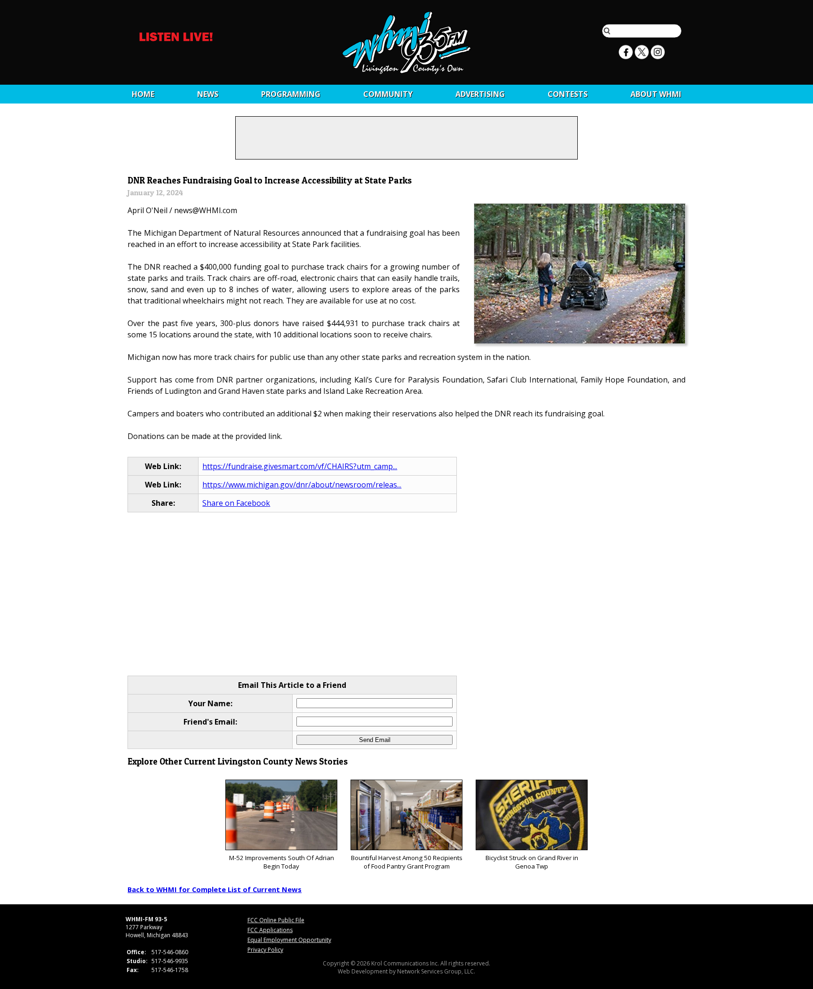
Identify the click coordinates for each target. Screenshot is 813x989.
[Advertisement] (406, 595)
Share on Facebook (236, 503)
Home (143, 94)
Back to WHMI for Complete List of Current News (215, 889)
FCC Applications (270, 930)
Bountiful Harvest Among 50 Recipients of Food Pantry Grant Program (406, 861)
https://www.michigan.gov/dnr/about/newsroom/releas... (301, 484)
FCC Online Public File (275, 920)
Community (388, 94)
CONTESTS (568, 94)
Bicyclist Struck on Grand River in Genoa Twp (532, 861)
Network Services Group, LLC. (436, 971)
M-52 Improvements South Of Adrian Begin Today (281, 861)
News (207, 94)
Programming (290, 94)
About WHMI (655, 94)
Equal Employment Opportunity (289, 940)
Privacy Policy (265, 950)
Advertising (480, 94)
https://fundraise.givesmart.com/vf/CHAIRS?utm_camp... (299, 466)
